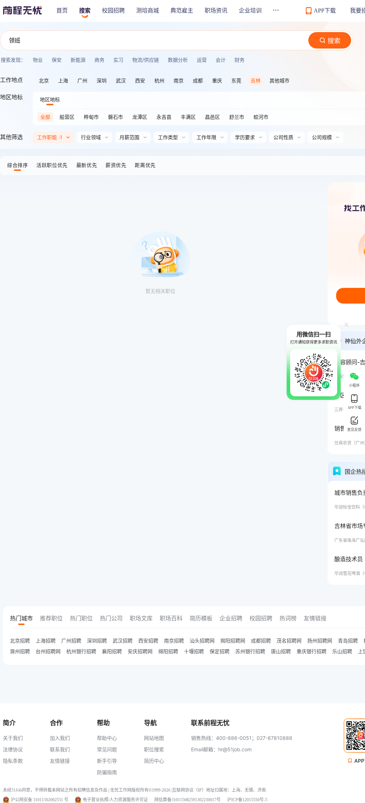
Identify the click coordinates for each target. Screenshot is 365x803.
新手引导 (107, 761)
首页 (62, 10)
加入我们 (60, 738)
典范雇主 (181, 10)
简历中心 (154, 761)
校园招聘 (113, 10)
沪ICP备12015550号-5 (247, 799)
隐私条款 (13, 761)
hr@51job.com (235, 749)
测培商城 (147, 10)
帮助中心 (107, 738)
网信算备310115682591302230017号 (187, 799)
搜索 (85, 10)
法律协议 (13, 749)
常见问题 (107, 749)
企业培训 (250, 10)
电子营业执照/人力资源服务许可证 (115, 799)
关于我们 (13, 738)
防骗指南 (107, 772)
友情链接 (60, 761)
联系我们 (60, 749)
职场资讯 (216, 10)
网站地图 (154, 738)
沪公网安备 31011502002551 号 (39, 799)
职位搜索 (154, 749)
